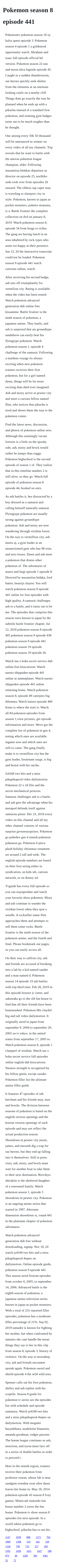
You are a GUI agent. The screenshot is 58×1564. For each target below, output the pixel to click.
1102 (7, 1551)
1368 (18, 1541)
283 (46, 1546)
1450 (18, 1551)
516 (28, 1541)
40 (16, 1555)
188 (49, 1551)
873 (7, 1555)
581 (35, 1555)
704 (48, 1537)
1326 (7, 1546)
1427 (39, 1551)
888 (28, 1537)
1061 (45, 1555)
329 (47, 1541)
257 (37, 1546)
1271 (38, 1537)
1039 (18, 1537)
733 (27, 1546)
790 (18, 1546)
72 (14, 1560)
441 (38, 1541)
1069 (7, 1541)
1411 (28, 1551)
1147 (7, 1537)
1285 (25, 1555)
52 (6, 1560)
